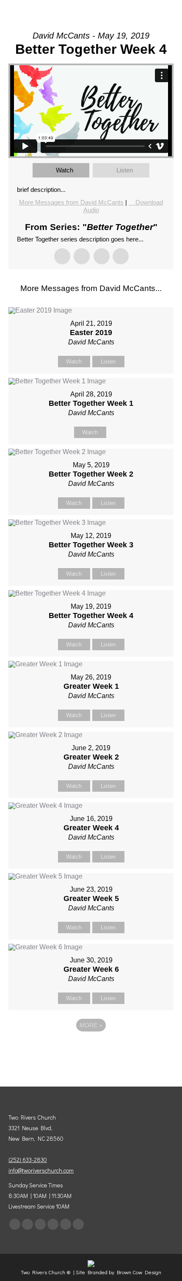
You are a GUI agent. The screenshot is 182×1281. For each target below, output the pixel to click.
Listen (124, 170)
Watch (64, 170)
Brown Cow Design (139, 1271)
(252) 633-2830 (27, 1160)
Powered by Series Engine (91, 1048)
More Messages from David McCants (71, 202)
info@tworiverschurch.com (41, 1170)
